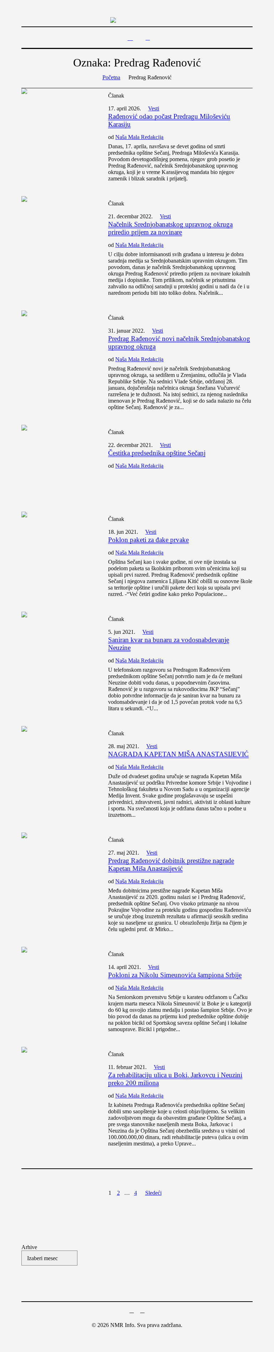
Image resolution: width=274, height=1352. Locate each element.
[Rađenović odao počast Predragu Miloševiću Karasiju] (57, 124)
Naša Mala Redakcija (139, 137)
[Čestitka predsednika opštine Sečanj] (57, 461)
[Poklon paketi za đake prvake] (57, 548)
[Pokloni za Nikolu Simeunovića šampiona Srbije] (57, 983)
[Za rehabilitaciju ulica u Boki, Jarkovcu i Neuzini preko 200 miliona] (57, 1083)
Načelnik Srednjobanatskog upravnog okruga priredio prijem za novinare (170, 228)
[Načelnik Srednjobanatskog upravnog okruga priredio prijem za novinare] (57, 232)
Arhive (29, 1247)
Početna (111, 77)
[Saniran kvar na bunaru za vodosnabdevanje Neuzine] (57, 648)
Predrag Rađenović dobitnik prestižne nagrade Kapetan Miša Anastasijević (171, 864)
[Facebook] (131, 1310)
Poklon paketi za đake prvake (148, 539)
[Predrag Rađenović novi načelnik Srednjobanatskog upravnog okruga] (57, 346)
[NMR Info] (137, 19)
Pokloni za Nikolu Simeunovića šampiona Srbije (175, 975)
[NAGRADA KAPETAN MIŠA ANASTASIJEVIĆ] (57, 762)
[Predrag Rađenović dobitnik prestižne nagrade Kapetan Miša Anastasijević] (57, 868)
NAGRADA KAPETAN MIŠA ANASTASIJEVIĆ (178, 754)
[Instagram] (142, 1310)
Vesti (153, 108)
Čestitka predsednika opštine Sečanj (157, 453)
